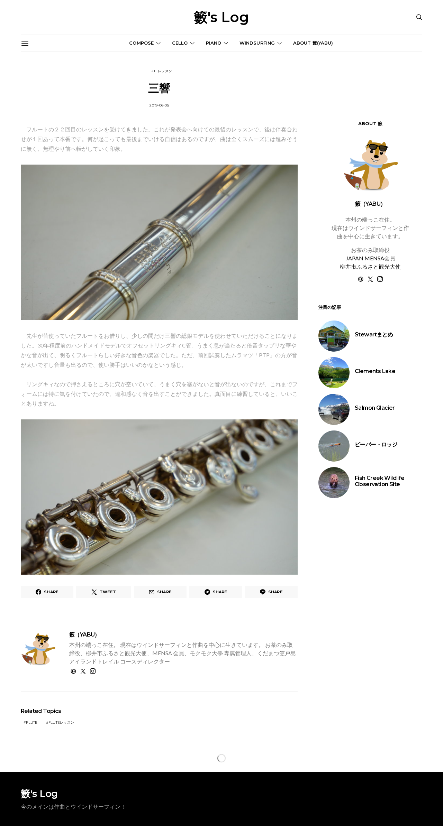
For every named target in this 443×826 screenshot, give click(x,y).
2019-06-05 (159, 105)
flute (31, 722)
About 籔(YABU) (313, 43)
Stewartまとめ (374, 334)
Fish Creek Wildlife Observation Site (380, 481)
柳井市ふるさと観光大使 (370, 266)
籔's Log (221, 17)
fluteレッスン (159, 71)
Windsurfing (257, 43)
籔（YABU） (84, 634)
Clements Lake (375, 371)
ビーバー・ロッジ (376, 444)
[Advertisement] (370, 624)
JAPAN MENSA (365, 258)
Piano (214, 43)
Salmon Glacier (375, 408)
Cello (180, 43)
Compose (141, 43)
